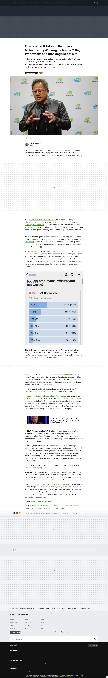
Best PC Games (40, 608)
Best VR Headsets (72, 608)
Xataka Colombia (29, 663)
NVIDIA (72, 513)
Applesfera (73, 653)
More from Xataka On (55, 416)
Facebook (97, 3)
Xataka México (14, 663)
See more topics (15, 632)
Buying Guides (33, 3)
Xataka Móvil (28, 653)
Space (52, 3)
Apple (11, 625)
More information (67, 676)
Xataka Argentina (45, 663)
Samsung (12, 628)
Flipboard (40, 73)
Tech (15, 3)
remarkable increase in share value (42, 219)
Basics (42, 622)
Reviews (23, 3)
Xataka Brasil (59, 663)
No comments (31, 73)
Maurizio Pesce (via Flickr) (41, 501)
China (26, 628)
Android (27, 625)
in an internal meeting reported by (51, 484)
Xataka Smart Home (61, 653)
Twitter (95, 3)
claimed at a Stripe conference (61, 374)
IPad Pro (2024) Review (85, 608)
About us (12, 671)
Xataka (12, 653)
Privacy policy (28, 671)
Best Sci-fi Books (50, 608)
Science (44, 3)
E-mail (42, 73)
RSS (68, 631)
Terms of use (44, 671)
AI (41, 625)
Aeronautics (28, 622)
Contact (58, 671)
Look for (95, 639)
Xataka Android (44, 653)
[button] (35, 144)
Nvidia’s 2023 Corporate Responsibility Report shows (45, 396)
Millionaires (65, 513)
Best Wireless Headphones (27, 608)
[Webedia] (15, 645)
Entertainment (62, 3)
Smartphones (13, 622)
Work (42, 628)
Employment (55, 513)
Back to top (92, 645)
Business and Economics (37, 513)
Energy (27, 619)
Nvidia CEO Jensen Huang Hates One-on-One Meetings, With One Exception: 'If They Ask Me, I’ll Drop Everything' (65, 421)
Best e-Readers (61, 608)
